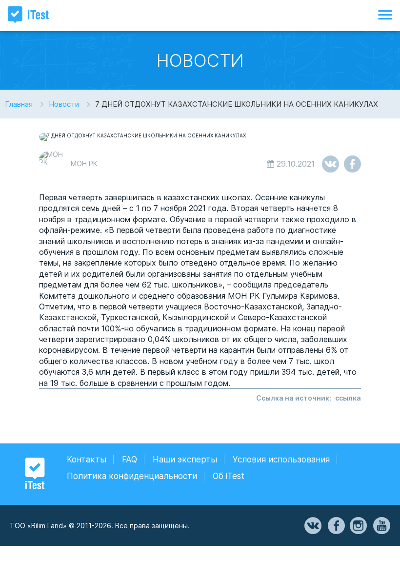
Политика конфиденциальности (132, 476)
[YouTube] (381, 526)
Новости (64, 104)
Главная (19, 104)
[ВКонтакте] (312, 526)
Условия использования (281, 459)
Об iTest (228, 476)
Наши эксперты (185, 459)
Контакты (86, 459)
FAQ (129, 459)
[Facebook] (335, 526)
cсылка (348, 398)
